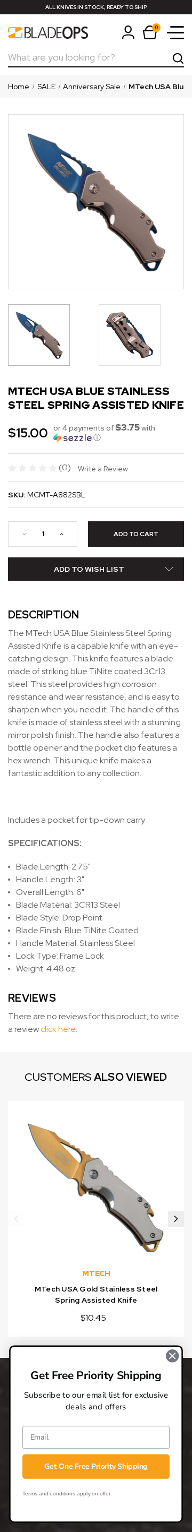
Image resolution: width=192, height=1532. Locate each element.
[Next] (176, 1219)
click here (58, 1029)
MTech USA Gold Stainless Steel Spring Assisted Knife (96, 1294)
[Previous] (16, 1219)
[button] (118, 433)
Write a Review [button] (103, 469)
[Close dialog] (172, 1356)
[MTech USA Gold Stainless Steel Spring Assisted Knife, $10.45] (96, 1188)
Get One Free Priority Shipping (96, 1466)
